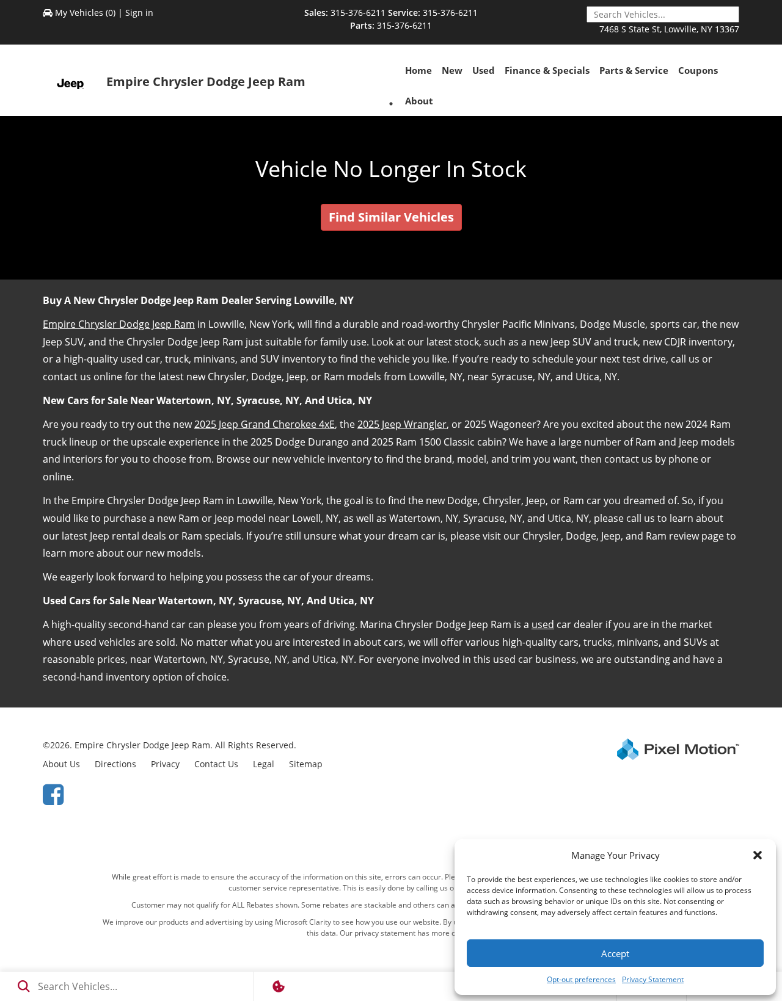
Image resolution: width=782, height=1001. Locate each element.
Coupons (698, 70)
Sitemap (306, 764)
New (452, 70)
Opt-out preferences (581, 979)
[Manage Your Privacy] (278, 986)
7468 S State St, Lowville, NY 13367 (669, 29)
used (543, 624)
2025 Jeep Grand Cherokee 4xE (264, 424)
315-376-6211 (358, 12)
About (419, 101)
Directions (115, 764)
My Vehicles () (85, 12)
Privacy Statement (653, 979)
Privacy (165, 764)
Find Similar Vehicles (391, 217)
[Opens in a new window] (53, 794)
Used (483, 70)
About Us (61, 764)
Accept (615, 953)
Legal (263, 764)
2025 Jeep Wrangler (402, 424)
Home (418, 70)
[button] (757, 855)
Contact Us (216, 764)
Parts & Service (633, 70)
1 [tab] (391, 103)
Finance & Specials (547, 70)
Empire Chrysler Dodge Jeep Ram (119, 324)
